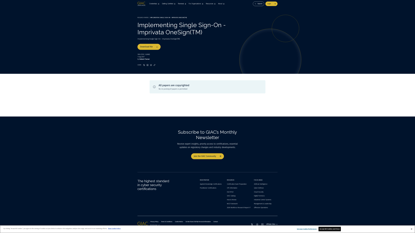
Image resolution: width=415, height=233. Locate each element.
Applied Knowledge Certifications (211, 184)
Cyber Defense (259, 188)
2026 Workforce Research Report (238, 208)
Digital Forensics (259, 196)
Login (269, 4)
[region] (207, 229)
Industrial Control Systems (262, 200)
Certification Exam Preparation (237, 184)
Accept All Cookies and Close (330, 229)
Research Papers (143, 17)
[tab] (154, 4)
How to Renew (231, 200)
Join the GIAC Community (205, 156)
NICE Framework (232, 204)
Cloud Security (258, 192)
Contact (215, 221)
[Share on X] (144, 65)
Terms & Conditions (166, 221)
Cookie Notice (179, 221)
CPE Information (232, 188)
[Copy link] (154, 65)
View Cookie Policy (114, 228)
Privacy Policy (154, 221)
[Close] (411, 229)
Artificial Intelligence (260, 184)
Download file (146, 47)
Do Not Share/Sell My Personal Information (198, 221)
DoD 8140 (230, 192)
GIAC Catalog (231, 196)
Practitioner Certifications (208, 188)
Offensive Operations (261, 208)
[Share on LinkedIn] (147, 65)
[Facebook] (257, 224)
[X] (252, 224)
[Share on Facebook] (151, 65)
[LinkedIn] (262, 224)
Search (260, 4)
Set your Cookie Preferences (307, 229)
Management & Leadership (262, 204)
